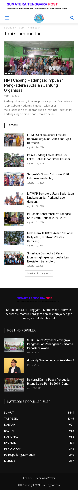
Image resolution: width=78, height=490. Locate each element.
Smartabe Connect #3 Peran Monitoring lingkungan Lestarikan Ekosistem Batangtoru (48, 257)
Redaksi (27, 478)
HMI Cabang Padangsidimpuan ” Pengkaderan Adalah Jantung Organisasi (34, 85)
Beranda (9, 27)
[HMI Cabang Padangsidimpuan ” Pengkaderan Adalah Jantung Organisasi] (39, 58)
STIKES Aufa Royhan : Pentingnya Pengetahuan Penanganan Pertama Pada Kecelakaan (50, 344)
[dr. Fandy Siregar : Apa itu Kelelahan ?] (14, 365)
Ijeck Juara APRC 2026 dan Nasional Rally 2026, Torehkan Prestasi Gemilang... (50, 237)
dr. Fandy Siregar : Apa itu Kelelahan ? (50, 360)
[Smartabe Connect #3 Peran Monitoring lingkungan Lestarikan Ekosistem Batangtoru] (14, 258)
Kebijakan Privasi (45, 478)
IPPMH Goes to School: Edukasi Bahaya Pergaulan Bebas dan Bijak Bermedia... (49, 138)
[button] (6, 18)
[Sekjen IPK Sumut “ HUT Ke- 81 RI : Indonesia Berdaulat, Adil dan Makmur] (14, 179)
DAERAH (9, 73)
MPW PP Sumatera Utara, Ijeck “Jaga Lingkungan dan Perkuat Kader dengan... (50, 197)
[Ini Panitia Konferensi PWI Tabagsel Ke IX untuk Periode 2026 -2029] (14, 219)
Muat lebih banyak (37, 273)
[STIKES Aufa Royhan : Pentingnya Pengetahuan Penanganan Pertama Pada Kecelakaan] (14, 345)
